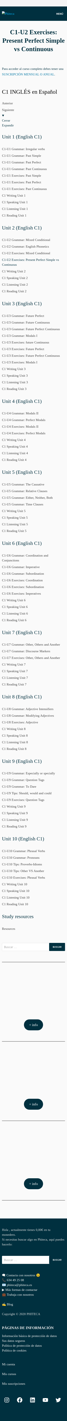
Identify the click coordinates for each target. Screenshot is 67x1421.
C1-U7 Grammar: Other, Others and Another (31, 644)
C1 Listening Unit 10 (15, 897)
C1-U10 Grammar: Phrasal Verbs (23, 851)
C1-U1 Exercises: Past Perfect (21, 182)
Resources (8, 929)
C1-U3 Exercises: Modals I (19, 362)
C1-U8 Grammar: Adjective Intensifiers (27, 709)
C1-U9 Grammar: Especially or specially (28, 773)
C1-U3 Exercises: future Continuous (25, 342)
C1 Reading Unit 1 (14, 215)
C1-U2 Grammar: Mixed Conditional (26, 240)
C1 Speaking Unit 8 (15, 735)
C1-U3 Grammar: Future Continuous (26, 322)
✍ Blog (7, 1304)
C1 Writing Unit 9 (14, 806)
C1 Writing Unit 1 (14, 195)
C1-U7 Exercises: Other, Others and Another (31, 658)
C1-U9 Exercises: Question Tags (23, 800)
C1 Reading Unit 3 (14, 389)
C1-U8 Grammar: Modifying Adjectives (28, 715)
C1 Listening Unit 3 (15, 382)
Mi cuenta (8, 1364)
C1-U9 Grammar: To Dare (19, 786)
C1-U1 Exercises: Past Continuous (24, 189)
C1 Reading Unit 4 (14, 460)
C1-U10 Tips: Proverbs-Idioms (22, 864)
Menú (59, 13)
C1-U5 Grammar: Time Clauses (22, 504)
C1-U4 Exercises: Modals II (20, 426)
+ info (33, 1025)
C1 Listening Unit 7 (15, 678)
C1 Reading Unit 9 (14, 826)
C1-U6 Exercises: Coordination (22, 580)
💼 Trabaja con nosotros (18, 1294)
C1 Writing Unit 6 (14, 600)
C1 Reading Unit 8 (14, 749)
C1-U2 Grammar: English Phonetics (25, 246)
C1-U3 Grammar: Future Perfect (23, 316)
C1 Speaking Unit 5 (15, 517)
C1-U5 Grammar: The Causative (23, 484)
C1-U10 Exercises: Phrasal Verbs (23, 877)
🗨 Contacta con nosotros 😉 (21, 1275)
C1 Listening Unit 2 (15, 284)
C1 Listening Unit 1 (15, 209)
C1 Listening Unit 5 (15, 524)
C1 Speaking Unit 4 (15, 446)
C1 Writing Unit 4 (14, 440)
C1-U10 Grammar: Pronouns (20, 857)
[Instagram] (63, 3)
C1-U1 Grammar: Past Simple (21, 155)
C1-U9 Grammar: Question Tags (23, 780)
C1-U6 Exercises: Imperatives (21, 593)
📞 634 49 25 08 (13, 1280)
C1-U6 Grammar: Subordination (23, 573)
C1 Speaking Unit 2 (15, 278)
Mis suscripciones (13, 1383)
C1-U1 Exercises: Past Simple (21, 175)
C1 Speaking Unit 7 (15, 671)
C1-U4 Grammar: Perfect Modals (23, 420)
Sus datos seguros (13, 1341)
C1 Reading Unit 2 (14, 291)
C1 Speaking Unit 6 (15, 607)
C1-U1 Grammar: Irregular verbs (23, 149)
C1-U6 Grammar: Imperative (21, 567)
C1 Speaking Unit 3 (15, 375)
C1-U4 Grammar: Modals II (20, 413)
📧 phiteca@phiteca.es (17, 1285)
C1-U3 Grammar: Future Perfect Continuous (31, 329)
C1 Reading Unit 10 (15, 904)
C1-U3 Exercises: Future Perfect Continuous (31, 355)
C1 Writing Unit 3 (14, 369)
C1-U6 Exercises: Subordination (23, 587)
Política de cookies (14, 1350)
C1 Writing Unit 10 (14, 884)
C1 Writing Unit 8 (14, 729)
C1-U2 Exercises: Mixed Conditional (26, 253)
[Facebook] (59, 3)
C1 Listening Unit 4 (15, 453)
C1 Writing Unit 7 (14, 664)
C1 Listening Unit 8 (15, 742)
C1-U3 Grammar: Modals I (19, 336)
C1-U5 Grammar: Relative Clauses (24, 491)
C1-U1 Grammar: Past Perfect (21, 162)
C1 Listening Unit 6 (15, 613)
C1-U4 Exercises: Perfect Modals (23, 433)
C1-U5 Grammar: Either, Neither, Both (27, 497)
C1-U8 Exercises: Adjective (20, 722)
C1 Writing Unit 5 (14, 511)
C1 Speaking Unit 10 (15, 891)
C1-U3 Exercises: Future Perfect (23, 349)
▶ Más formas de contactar (19, 1290)
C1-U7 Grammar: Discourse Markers (26, 651)
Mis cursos (9, 1374)
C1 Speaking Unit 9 (15, 813)
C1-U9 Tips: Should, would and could (26, 793)
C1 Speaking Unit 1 (15, 202)
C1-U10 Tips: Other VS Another (23, 871)
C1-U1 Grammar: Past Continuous (24, 169)
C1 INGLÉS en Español (29, 92)
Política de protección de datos (22, 1345)
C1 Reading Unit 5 (14, 531)
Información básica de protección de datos (29, 1336)
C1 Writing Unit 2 (14, 271)
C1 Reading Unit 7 (14, 684)
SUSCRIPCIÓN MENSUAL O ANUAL (28, 74)
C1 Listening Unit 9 (15, 820)
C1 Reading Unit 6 (14, 620)
